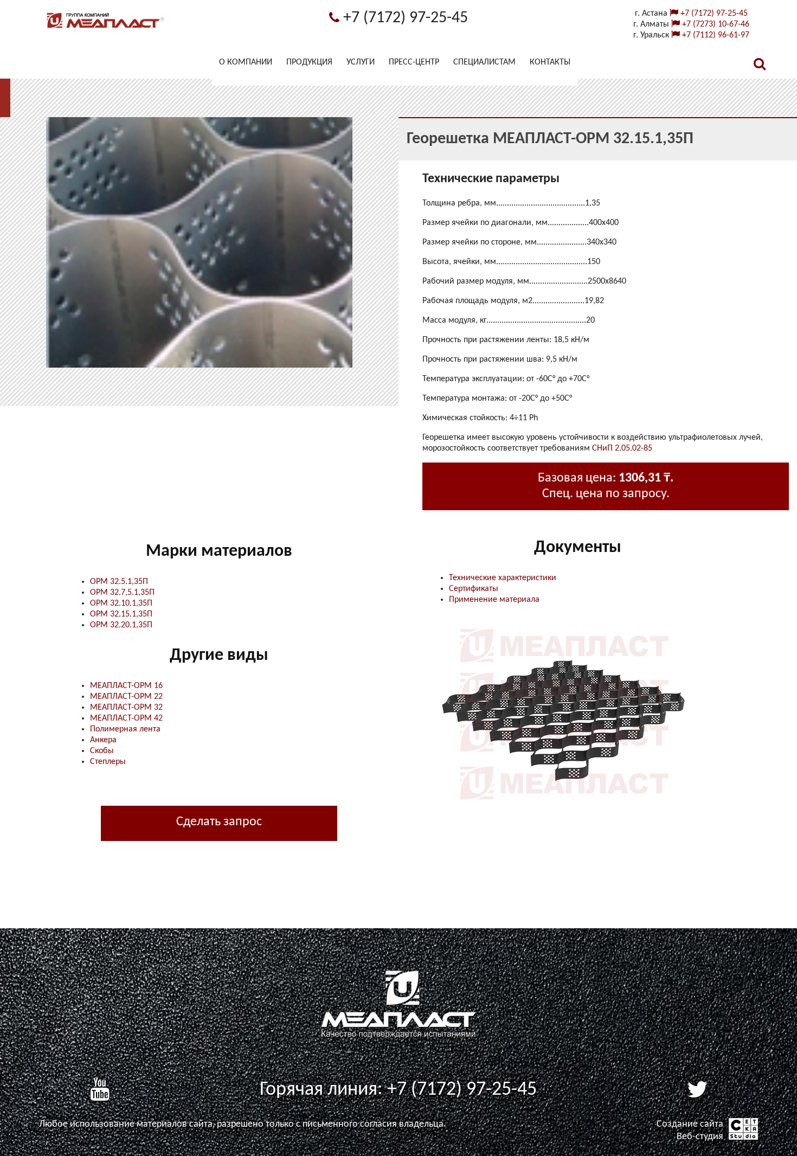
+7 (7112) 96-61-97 (714, 35)
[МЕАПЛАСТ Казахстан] (105, 28)
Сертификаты (473, 589)
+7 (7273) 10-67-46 (714, 24)
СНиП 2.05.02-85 (622, 448)
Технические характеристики (502, 578)
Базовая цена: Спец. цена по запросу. (605, 486)
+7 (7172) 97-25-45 (403, 18)
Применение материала (494, 599)
